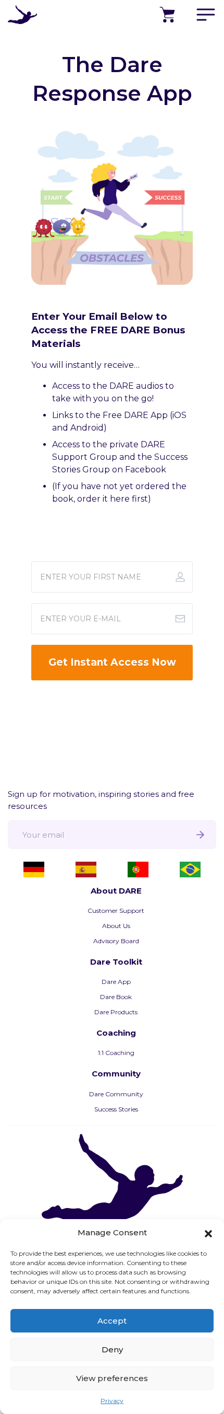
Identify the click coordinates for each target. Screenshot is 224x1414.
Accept (112, 1321)
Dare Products (116, 1012)
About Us (116, 926)
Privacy (112, 1401)
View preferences (112, 1378)
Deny (112, 1349)
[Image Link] (112, 204)
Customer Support (116, 910)
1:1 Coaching (116, 1053)
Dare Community (116, 1094)
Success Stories (116, 1109)
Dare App (116, 982)
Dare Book (116, 997)
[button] (208, 1232)
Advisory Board (116, 941)
